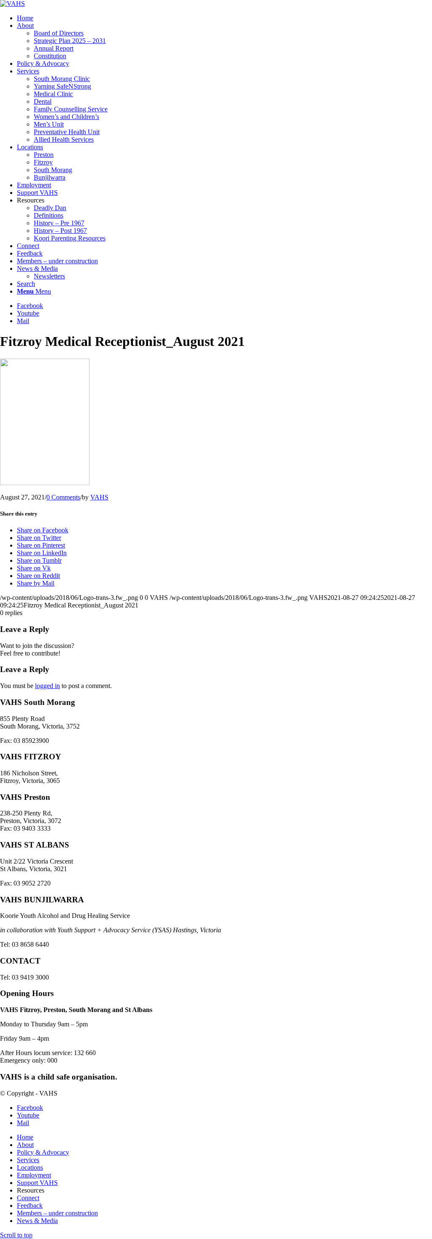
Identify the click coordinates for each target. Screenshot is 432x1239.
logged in (47, 685)
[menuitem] (224, 18)
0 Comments (63, 497)
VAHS (99, 497)
